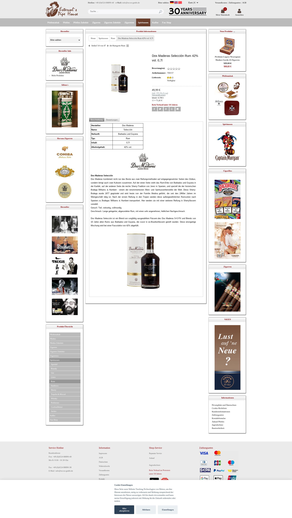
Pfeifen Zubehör (81, 22)
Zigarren (96, 22)
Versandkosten (221, 3)
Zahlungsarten (235, 3)
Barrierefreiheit (218, 428)
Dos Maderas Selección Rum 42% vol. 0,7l (135, 38)
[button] (154, 109)
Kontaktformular (219, 418)
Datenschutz (103, 462)
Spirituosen (143, 22)
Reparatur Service (155, 453)
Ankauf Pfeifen (218, 421)
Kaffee (155, 22)
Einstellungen (168, 510)
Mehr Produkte (58, 75)
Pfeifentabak (53, 22)
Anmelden (239, 15)
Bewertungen (112, 120)
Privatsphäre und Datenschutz (224, 405)
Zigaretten (129, 22)
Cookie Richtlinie (219, 408)
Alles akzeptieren (124, 509)
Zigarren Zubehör (112, 22)
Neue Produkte (226, 31)
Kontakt (102, 479)
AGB (244, 3)
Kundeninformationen (221, 411)
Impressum (103, 453)
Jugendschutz (217, 425)
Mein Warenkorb (223, 15)
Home (93, 38)
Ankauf (152, 458)
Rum (113, 38)
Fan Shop (166, 22)
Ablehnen (146, 510)
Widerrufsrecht (104, 466)
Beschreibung (97, 120)
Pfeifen (66, 22)
